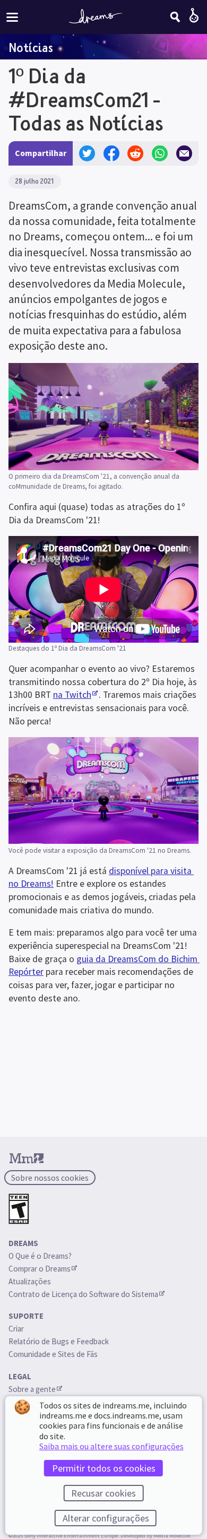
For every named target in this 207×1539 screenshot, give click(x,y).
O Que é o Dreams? (40, 1256)
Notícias (30, 47)
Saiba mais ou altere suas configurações (111, 1446)
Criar (16, 1329)
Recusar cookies (103, 1493)
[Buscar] (175, 17)
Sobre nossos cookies (50, 1177)
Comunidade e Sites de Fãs (53, 1354)
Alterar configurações (106, 1518)
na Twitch (72, 695)
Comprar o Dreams (39, 1269)
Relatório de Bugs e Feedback (58, 1341)
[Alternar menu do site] (12, 16)
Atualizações (30, 1281)
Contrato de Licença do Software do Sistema (83, 1294)
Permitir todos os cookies (104, 1468)
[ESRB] (18, 1209)
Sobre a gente (32, 1389)
